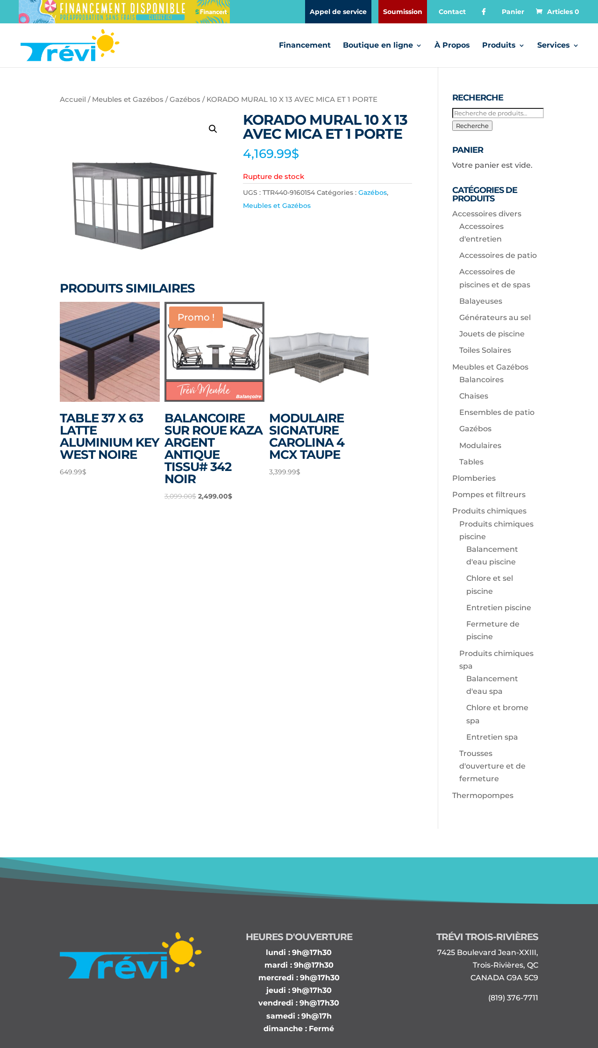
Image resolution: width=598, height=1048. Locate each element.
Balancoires (481, 379)
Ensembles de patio (496, 412)
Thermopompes (482, 795)
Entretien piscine (498, 607)
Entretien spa (492, 737)
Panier (513, 11)
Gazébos (185, 99)
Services (553, 46)
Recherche (472, 125)
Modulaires (480, 445)
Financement (305, 46)
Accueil (73, 99)
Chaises (473, 396)
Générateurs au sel (495, 317)
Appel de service (338, 11)
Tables (471, 461)
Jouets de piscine (492, 333)
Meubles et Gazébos (128, 99)
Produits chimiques (489, 510)
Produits (499, 46)
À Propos (452, 46)
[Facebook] (483, 11)
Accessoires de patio (498, 255)
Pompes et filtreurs (489, 494)
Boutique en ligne (378, 46)
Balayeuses (480, 301)
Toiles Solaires (485, 350)
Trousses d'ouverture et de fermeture (492, 766)
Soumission (402, 11)
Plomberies (474, 478)
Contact (452, 11)
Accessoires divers (486, 213)
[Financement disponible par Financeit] (124, 11)
